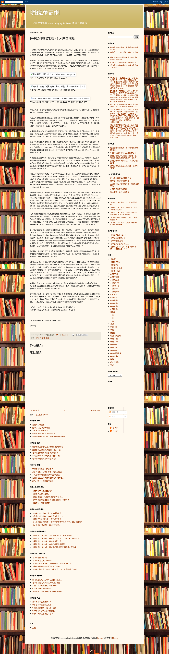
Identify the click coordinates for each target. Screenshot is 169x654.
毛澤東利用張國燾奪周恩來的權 (44, 458)
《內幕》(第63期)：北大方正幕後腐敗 (46, 513)
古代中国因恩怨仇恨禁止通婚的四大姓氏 (47, 478)
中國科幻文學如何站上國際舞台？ (123, 62)
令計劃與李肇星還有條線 (41, 605)
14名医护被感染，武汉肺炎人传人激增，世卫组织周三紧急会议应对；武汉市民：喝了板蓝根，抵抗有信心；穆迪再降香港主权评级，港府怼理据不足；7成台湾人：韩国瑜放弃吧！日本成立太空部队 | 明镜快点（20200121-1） (124, 115)
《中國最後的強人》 (40, 557)
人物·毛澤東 (114, 277)
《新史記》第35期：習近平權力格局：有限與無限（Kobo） (123, 247)
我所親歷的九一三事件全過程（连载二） (47, 580)
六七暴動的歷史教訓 (40, 430)
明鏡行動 (113, 327)
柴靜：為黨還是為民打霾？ (42, 613)
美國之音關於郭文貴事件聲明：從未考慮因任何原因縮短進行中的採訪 (124, 157)
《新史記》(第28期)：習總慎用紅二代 (46, 541)
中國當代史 (114, 309)
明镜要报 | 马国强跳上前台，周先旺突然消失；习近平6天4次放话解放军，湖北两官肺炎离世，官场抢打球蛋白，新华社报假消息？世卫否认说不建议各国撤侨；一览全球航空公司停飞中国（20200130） (124, 83)
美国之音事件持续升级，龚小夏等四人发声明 (124, 66)
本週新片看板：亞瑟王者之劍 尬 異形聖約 (124, 185)
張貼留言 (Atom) (42, 414)
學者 (112, 365)
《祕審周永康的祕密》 (41, 494)
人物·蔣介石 (114, 291)
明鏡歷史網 (45, 12)
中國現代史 (114, 306)
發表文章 (114, 412)
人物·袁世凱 (114, 285)
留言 (113, 416)
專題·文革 (114, 347)
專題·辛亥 (114, 350)
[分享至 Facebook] (84, 335)
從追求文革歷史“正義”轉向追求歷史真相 (47, 447)
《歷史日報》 (115, 271)
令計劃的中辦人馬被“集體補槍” (44, 610)
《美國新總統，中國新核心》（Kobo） (46, 566)
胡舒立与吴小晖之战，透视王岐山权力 (124, 53)
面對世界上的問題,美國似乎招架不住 (46, 450)
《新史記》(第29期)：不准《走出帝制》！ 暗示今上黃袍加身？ (56, 538)
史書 (43, 338)
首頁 (65, 410)
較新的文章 (35, 410)
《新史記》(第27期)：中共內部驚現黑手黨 (48, 544)
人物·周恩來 (114, 280)
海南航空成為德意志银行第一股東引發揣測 (124, 167)
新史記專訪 (114, 362)
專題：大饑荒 (115, 336)
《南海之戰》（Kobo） (118, 235)
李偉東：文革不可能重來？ (42, 469)
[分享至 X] (82, 335)
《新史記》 (114, 265)
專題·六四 (114, 341)
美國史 (112, 333)
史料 (112, 315)
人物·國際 (114, 288)
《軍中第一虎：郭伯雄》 (41, 503)
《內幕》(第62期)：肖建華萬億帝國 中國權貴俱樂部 (123, 223)
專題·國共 (114, 356)
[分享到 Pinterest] (86, 335)
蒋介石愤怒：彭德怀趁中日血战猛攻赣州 (47, 472)
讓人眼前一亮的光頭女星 (119, 192)
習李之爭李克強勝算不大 (41, 602)
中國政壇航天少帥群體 (119, 189)
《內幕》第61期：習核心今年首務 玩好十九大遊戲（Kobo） (55, 569)
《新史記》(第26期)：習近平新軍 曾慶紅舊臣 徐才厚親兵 (54, 547)
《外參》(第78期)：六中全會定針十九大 (47, 516)
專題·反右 (114, 344)
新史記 (115, 428)
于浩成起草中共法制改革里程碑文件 (46, 455)
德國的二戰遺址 (38, 425)
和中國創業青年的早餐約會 (120, 178)
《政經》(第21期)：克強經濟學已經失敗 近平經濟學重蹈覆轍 (123, 213)
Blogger (115, 638)
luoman (100, 638)
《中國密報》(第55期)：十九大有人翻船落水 (123, 218)
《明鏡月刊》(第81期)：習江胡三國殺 (46, 519)
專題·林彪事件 (115, 353)
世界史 (38, 338)
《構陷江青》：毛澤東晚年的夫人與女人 (47, 497)
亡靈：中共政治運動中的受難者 (44, 585)
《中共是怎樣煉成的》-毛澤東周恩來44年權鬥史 (50, 500)
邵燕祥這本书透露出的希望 (42, 481)
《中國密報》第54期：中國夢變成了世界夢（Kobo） (52, 563)
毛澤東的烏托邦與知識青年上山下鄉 (46, 582)
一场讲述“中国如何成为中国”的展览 (46, 475)
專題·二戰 (114, 338)
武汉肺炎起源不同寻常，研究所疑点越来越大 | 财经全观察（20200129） (124, 105)
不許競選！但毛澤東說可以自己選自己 (47, 591)
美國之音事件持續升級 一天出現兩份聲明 (124, 161)
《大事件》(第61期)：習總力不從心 (46, 525)
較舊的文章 (95, 410)
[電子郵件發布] (73, 335)
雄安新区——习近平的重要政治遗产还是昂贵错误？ (124, 58)
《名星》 (113, 259)
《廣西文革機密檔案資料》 (42, 491)
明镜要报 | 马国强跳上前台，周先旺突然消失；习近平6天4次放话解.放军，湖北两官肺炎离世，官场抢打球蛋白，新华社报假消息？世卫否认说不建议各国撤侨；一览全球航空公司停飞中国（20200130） (124, 96)
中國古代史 (114, 300)
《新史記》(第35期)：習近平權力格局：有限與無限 (52, 535)
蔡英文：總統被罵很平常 (119, 181)
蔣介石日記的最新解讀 (41, 427)
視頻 (112, 359)
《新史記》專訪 (116, 268)
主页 (34, 628)
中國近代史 (114, 303)
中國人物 (113, 297)
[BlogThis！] (79, 335)
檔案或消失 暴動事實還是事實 (43, 433)
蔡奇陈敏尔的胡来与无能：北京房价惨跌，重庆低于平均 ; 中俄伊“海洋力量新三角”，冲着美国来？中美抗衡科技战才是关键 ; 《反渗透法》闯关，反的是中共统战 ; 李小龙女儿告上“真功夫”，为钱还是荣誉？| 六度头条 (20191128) (124, 131)
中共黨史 (113, 294)
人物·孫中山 (114, 282)
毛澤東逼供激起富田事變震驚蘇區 (45, 452)
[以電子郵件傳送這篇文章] (77, 335)
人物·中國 (114, 274)
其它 (112, 324)
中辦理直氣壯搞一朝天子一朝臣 (44, 607)
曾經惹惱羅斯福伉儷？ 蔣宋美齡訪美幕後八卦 (49, 436)
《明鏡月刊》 (115, 262)
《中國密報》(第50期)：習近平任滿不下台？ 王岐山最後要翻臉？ (57, 522)
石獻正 (115, 431)
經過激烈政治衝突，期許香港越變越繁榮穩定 (124, 48)
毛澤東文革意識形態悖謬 (41, 588)
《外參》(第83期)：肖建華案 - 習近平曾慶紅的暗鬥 (123, 208)
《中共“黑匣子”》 (117, 241)
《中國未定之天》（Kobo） (42, 560)
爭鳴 (112, 330)
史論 (47, 338)
